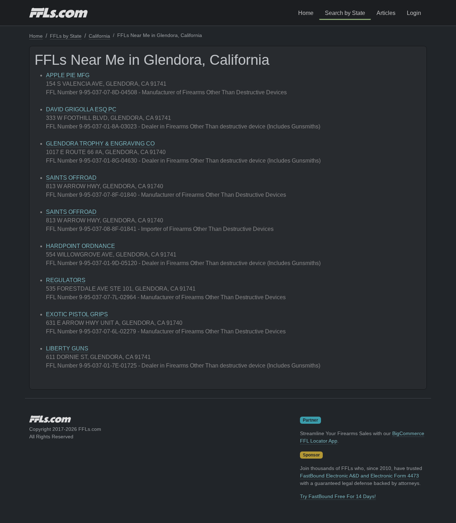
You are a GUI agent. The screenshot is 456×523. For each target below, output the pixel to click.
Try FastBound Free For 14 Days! (338, 496)
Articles (386, 13)
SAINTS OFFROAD (71, 178)
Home (306, 13)
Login (414, 13)
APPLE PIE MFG (67, 75)
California (99, 36)
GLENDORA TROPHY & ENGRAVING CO (100, 144)
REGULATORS (66, 280)
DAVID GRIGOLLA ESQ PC (81, 109)
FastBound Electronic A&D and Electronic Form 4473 (359, 476)
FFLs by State (66, 36)
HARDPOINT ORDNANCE (80, 246)
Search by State (345, 13)
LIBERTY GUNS (67, 348)
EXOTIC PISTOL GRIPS (77, 314)
